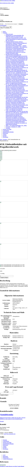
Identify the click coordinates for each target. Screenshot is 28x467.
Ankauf (4, 134)
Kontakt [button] (2, 421)
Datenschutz (5, 457)
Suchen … (2, 24)
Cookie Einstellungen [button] (8, 458)
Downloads (5, 137)
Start (1, 139)
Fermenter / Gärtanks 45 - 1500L (13, 126)
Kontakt (5, 135)
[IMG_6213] (5, 465)
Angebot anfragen (4, 277)
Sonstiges (8, 128)
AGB (4, 455)
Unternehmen (6, 130)
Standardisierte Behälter (8, 132)
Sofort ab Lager (9, 34)
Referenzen (5, 133)
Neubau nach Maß (7, 129)
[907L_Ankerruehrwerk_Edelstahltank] (0, 465)
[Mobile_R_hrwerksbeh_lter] (2, 465)
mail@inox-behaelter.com (9, 433)
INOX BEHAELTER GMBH (7, 3)
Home (4, 31)
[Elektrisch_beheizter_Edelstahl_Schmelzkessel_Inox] (1, 465)
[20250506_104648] (4, 465)
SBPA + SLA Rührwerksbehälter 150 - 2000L (16, 125)
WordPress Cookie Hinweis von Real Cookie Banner (12, 466)
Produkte (5, 32)
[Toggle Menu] (0, 29)
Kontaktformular (6, 415)
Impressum (5, 456)
